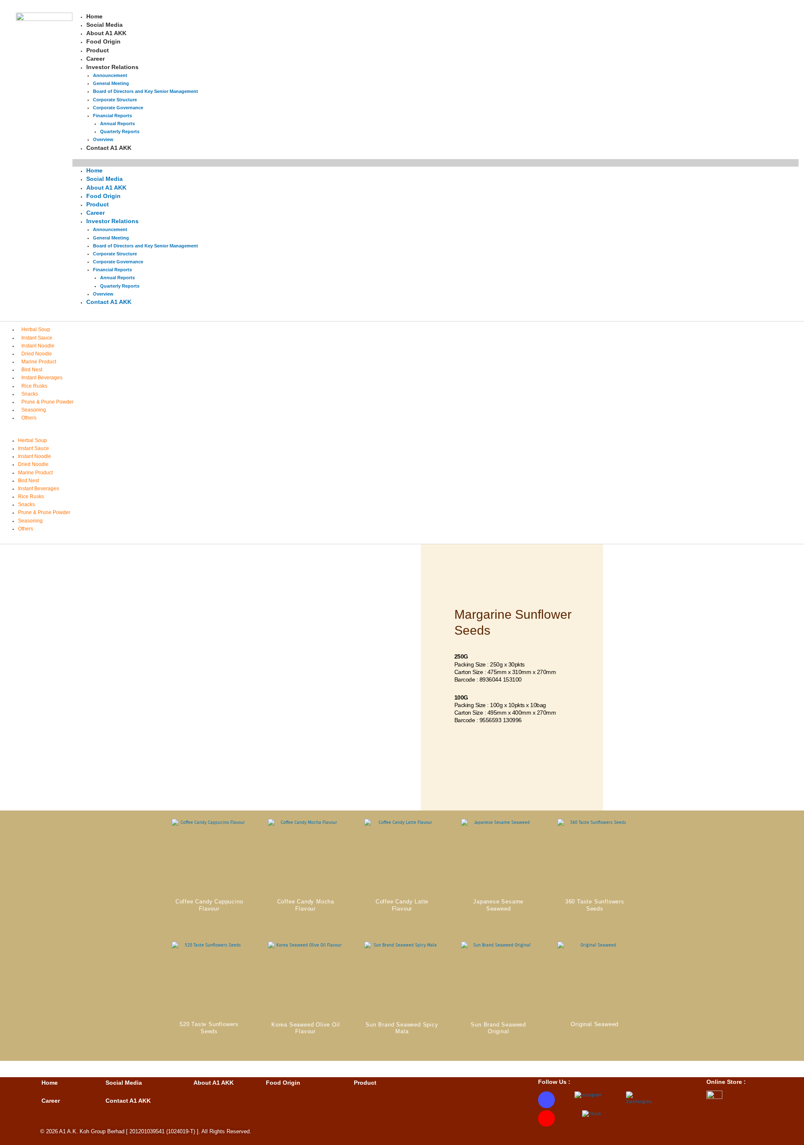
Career (95, 212)
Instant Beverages (41, 378)
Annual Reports (117, 123)
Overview (103, 293)
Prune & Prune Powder (47, 402)
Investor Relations (112, 67)
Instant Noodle (37, 346)
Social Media (104, 178)
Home (94, 170)
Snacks (29, 394)
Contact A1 (121, 1100)
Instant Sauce (36, 338)
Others (28, 418)
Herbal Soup (35, 329)
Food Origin (103, 196)
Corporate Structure (115, 99)
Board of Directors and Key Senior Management (145, 91)
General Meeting (111, 83)
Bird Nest (31, 370)
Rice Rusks (34, 386)
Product (97, 204)
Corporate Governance (118, 107)
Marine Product (38, 362)
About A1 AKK (106, 187)
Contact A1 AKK (108, 147)
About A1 (206, 1082)
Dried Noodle (36, 354)
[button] (435, 163)
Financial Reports (112, 115)
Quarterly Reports (119, 285)
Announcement (110, 75)
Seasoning (33, 410)
